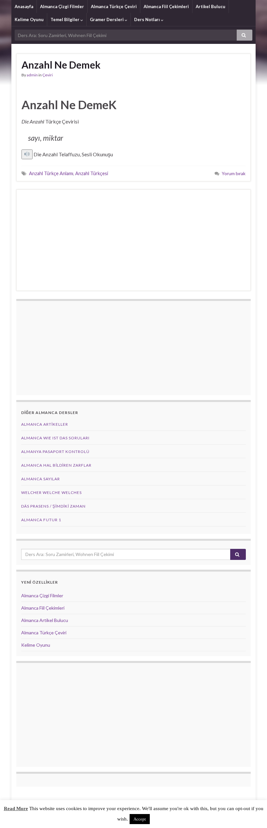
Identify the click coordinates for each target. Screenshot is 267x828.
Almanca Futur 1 (41, 519)
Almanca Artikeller (44, 424)
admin (32, 74)
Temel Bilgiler (65, 19)
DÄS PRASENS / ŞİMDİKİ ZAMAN (53, 506)
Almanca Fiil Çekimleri (166, 6)
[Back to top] (252, 813)
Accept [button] (140, 819)
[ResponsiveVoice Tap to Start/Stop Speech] (27, 154)
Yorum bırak (234, 173)
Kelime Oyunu (29, 19)
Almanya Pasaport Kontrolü (55, 451)
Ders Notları (147, 19)
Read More (16, 808)
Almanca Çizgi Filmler (62, 6)
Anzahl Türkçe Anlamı (51, 173)
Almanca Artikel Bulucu (44, 620)
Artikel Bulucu (210, 6)
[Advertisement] (133, 240)
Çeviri (47, 74)
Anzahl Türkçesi (91, 173)
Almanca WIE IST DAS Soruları (55, 437)
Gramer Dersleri (107, 19)
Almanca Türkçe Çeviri (114, 6)
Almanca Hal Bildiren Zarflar (56, 465)
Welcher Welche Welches (51, 492)
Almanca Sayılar (40, 478)
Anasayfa (24, 6)
